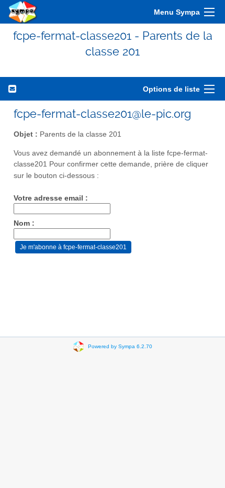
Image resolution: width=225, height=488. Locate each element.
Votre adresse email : (51, 198)
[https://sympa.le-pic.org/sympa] (23, 12)
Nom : (24, 223)
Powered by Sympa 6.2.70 (120, 346)
